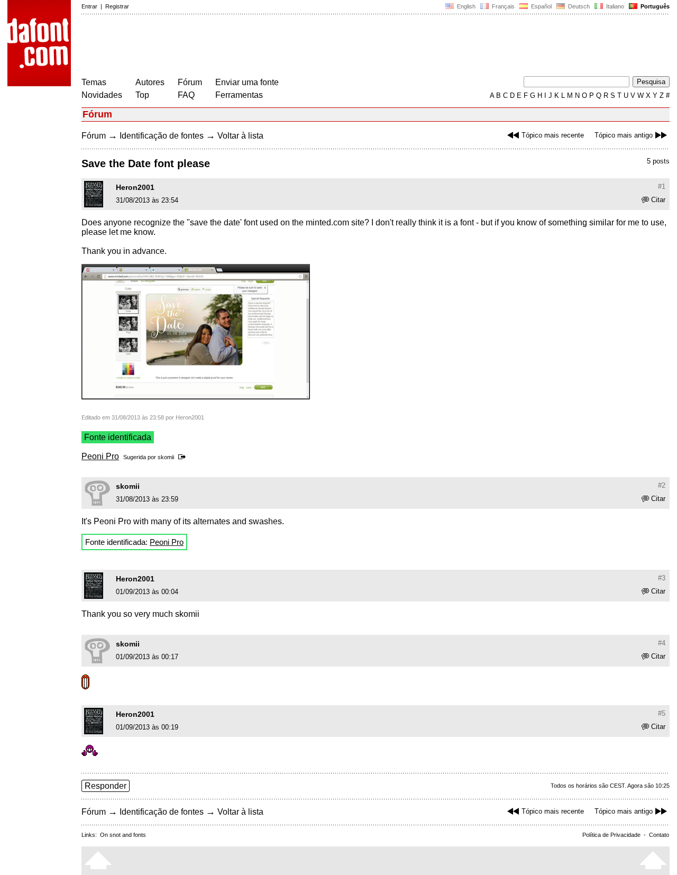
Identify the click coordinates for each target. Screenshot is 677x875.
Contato (659, 835)
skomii (166, 457)
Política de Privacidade (611, 835)
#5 (661, 713)
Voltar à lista (240, 135)
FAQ (186, 94)
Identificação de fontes (162, 135)
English (465, 6)
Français (502, 6)
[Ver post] (183, 457)
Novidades (101, 94)
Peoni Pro (100, 456)
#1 (661, 186)
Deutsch (578, 6)
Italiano (614, 6)
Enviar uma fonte (247, 82)
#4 (661, 643)
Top (142, 94)
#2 (661, 485)
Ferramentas (239, 94)
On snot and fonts (123, 835)
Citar (658, 200)
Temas (93, 82)
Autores (149, 82)
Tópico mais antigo (623, 135)
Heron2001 (135, 187)
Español (540, 6)
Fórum (190, 82)
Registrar (117, 6)
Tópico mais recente (553, 135)
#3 (661, 578)
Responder (105, 785)
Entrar (89, 6)
